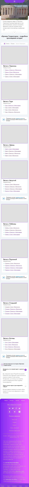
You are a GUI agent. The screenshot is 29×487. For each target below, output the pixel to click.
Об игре (17, 400)
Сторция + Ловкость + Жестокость (13, 309)
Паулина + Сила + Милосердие (12, 270)
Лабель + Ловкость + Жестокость (13, 230)
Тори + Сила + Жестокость (11, 109)
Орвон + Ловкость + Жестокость (13, 70)
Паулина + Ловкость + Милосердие (13, 267)
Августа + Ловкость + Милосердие (13, 188)
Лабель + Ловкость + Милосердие (13, 232)
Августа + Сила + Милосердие (12, 191)
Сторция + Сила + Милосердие (12, 313)
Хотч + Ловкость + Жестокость (12, 346)
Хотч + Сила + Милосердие (11, 342)
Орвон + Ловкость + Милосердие (13, 74)
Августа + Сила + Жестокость (12, 184)
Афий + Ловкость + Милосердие (13, 151)
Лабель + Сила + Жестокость (12, 228)
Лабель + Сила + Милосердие (12, 234)
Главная (7, 43)
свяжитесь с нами (19, 471)
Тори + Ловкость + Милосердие (12, 105)
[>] (14, 32)
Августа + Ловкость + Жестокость (13, 186)
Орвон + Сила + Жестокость (12, 72)
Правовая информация (14, 430)
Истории (12, 43)
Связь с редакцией (14, 428)
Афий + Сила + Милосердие (12, 149)
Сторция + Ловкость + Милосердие (13, 311)
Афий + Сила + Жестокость (11, 155)
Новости (14, 425)
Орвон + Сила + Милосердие (12, 76)
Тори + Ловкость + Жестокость (12, 112)
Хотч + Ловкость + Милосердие (12, 349)
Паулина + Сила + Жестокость (12, 263)
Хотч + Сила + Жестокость (11, 344)
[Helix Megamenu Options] (14, 1)
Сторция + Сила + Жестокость (12, 307)
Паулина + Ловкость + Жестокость (13, 265)
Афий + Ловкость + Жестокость (12, 153)
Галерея (14, 422)
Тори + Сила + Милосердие (12, 107)
